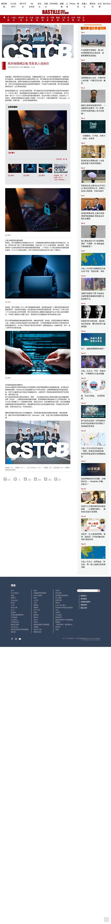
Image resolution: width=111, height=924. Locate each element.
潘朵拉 (36, 617)
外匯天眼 (58, 600)
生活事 (100, 5)
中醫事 (52, 19)
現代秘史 (58, 593)
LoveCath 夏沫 (60, 605)
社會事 (31, 19)
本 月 (102, 28)
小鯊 (35, 603)
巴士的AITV (13, 5)
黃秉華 (36, 607)
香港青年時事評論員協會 (64, 607)
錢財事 (43, 19)
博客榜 (79, 19)
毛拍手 (57, 590)
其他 (83, 19)
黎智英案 (21, 19)
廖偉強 (36, 615)
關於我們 (84, 608)
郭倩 (35, 598)
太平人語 (37, 610)
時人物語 (58, 598)
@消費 (73, 19)
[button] (63, 159)
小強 (12, 605)
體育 (78, 5)
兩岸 (68, 19)
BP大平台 (23, 5)
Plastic (72, 4)
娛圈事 (62, 5)
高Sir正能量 (38, 595)
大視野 (63, 19)
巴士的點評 (15, 593)
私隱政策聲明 (85, 602)
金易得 (57, 612)
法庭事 (37, 19)
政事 (27, 19)
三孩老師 (58, 615)
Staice (36, 620)
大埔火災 (14, 19)
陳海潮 (57, 627)
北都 (8, 19)
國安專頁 (4, 5)
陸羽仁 (13, 603)
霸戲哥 (36, 605)
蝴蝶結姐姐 (37, 632)
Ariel (12, 590)
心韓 (67, 5)
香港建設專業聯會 (61, 595)
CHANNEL (53, 4)
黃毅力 (57, 603)
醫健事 (58, 19)
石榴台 (46, 5)
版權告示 (84, 596)
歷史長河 (92, 5)
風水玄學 (14, 607)
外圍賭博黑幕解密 (40, 593)
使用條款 (84, 599)
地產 (47, 19)
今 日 (85, 28)
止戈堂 (36, 600)
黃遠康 (13, 612)
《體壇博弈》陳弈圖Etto (63, 624)
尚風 (35, 612)
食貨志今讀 (37, 629)
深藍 (12, 595)
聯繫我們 (84, 605)
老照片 (36, 622)
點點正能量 (15, 624)
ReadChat (14, 627)
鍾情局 (13, 598)
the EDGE (32, 5)
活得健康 (14, 617)
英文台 (39, 5)
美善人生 (84, 5)
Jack (57, 610)
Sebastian (14, 600)
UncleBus (14, 620)
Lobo (12, 610)
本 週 (93, 28)
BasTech (107, 4)
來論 (57, 629)
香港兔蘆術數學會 (17, 615)
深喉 (35, 590)
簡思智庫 (58, 617)
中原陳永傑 (15, 622)
